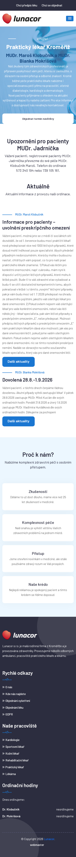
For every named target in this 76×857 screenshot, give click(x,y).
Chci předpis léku (26, 5)
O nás (8, 687)
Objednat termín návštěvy (38, 118)
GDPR (9, 714)
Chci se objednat (52, 5)
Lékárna (10, 774)
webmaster (37, 844)
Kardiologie (12, 740)
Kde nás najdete (15, 694)
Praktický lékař (14, 767)
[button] (69, 18)
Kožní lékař (12, 753)
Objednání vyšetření (17, 700)
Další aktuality (18, 361)
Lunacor (49, 839)
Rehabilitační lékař (17, 760)
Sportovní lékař (14, 746)
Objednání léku (14, 707)
